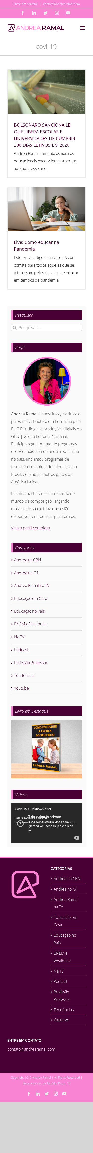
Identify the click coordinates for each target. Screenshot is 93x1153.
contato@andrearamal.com (61, 4)
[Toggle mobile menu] (83, 28)
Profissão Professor (30, 662)
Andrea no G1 (26, 573)
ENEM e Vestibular (30, 624)
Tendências (24, 675)
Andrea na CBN (27, 560)
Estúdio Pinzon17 (59, 1083)
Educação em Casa (30, 598)
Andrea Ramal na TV (31, 585)
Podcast (21, 649)
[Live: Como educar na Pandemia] (46, 209)
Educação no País (29, 611)
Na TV (19, 637)
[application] (46, 823)
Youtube (21, 688)
